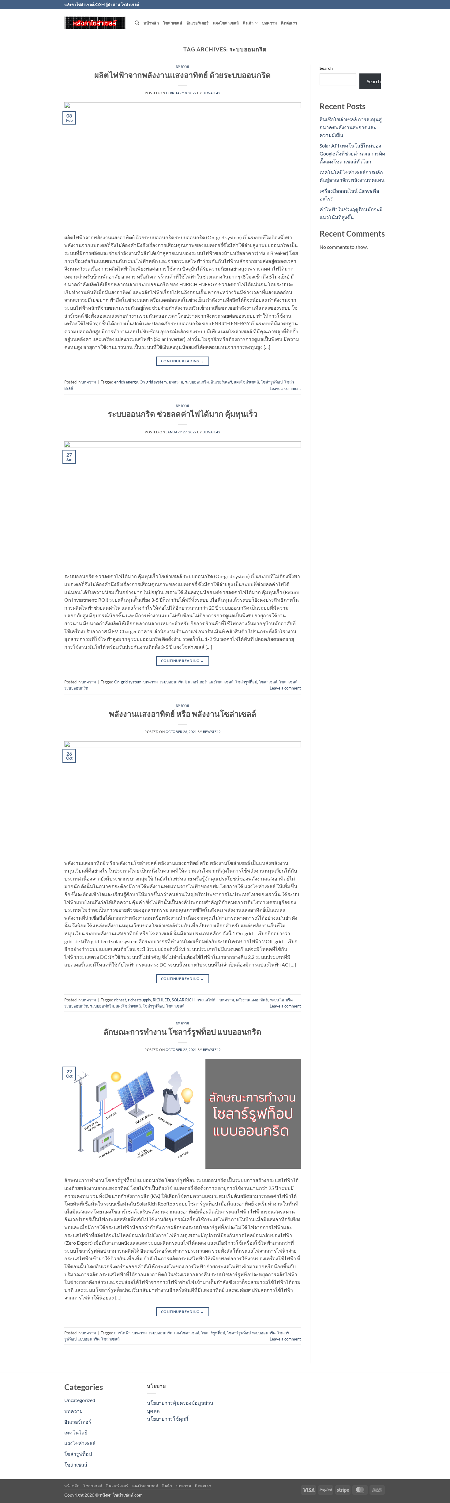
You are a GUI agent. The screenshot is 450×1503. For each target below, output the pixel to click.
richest (120, 999)
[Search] (137, 23)
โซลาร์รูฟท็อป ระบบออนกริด (251, 1332)
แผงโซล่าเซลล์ (226, 23)
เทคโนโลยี (75, 1432)
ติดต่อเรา (289, 23)
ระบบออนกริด (197, 381)
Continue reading (182, 361)
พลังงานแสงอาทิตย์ (252, 999)
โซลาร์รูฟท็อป (213, 1332)
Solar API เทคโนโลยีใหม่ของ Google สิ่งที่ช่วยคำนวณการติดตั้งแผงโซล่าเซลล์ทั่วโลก (352, 153)
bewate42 (211, 93)
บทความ (269, 23)
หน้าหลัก (151, 23)
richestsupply (139, 999)
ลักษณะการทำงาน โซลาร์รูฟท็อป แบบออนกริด (182, 1031)
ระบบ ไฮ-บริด (281, 999)
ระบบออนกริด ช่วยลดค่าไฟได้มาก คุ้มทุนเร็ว (182, 413)
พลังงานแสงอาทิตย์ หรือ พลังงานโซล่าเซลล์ (182, 713)
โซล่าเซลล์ (172, 23)
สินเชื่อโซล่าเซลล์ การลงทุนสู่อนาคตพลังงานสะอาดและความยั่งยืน (351, 127)
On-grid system (153, 381)
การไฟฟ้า (122, 1332)
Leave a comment (285, 388)
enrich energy (126, 381)
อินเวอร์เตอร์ (197, 23)
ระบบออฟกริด (102, 1006)
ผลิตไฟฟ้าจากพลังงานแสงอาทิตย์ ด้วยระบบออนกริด (182, 75)
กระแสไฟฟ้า (207, 999)
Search (326, 68)
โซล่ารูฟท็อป (272, 381)
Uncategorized (79, 1400)
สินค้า (248, 23)
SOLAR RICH (183, 999)
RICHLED (161, 999)
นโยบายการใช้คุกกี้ (167, 1419)
